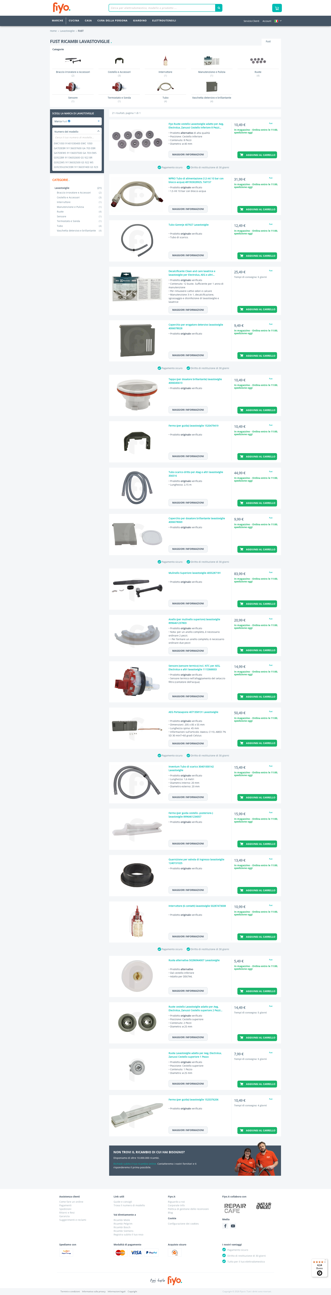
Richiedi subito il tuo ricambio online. (135, 1163)
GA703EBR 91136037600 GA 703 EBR (75, 148)
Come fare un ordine (71, 1201)
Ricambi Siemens (123, 1231)
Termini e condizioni (70, 1291)
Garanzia (64, 1216)
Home (53, 30)
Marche (57, 20)
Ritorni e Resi (67, 1212)
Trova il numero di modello (129, 1205)
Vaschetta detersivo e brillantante (79, 230)
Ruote (79, 211)
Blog (170, 1212)
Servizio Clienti (251, 21)
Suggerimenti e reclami (72, 1219)
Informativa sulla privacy (94, 1291)
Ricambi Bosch (122, 1227)
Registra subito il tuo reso (128, 1234)
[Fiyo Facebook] (225, 1226)
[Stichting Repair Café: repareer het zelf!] (235, 1208)
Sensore (79, 216)
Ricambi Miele (122, 1220)
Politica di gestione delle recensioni (188, 1209)
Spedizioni (65, 1209)
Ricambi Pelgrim (123, 1223)
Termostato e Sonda (79, 221)
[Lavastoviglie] (98, 121)
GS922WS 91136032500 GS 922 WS (73, 162)
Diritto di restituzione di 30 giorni (210, 167)
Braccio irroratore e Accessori (79, 192)
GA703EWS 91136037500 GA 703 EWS (75, 152)
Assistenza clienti (69, 1196)
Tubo (79, 226)
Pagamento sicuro (172, 167)
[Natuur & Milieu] (264, 1205)
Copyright (132, 1291)
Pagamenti (65, 1205)
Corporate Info (176, 1205)
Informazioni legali (117, 1291)
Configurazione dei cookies (183, 1223)
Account (267, 21)
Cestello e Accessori (79, 197)
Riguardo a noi (176, 1201)
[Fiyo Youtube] (233, 1226)
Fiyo (76, 8)
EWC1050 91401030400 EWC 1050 (73, 143)
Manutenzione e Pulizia (79, 207)
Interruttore (79, 202)
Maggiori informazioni (188, 154)
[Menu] (325, 1261)
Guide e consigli (123, 1201)
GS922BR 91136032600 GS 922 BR (73, 157)
